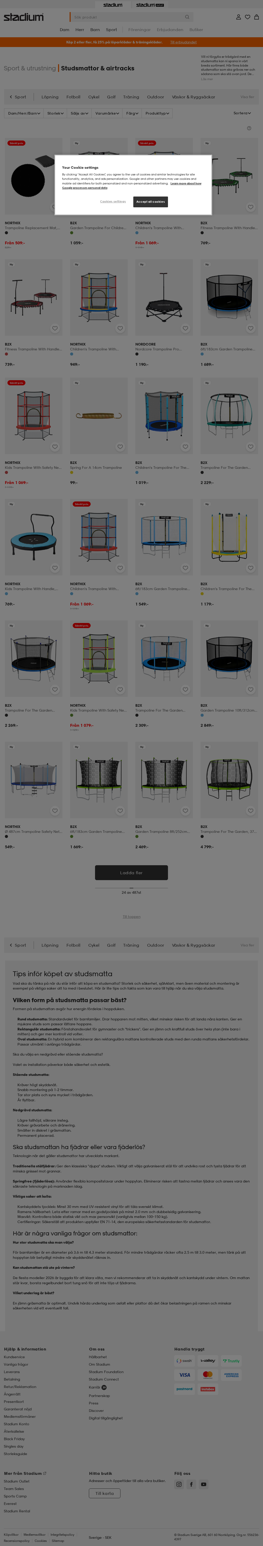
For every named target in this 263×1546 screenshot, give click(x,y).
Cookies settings (113, 201)
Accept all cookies (150, 201)
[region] (133, 185)
